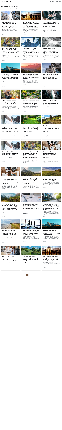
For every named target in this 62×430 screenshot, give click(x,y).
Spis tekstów (52, 1)
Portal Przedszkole (6, 1)
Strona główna (58, 1)
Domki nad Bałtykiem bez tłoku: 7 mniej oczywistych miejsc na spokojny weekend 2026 (50, 179)
